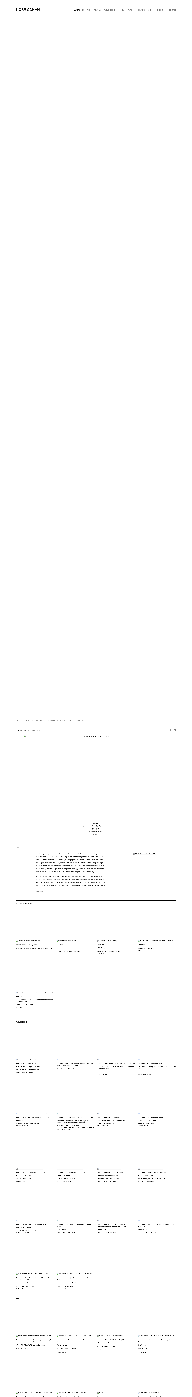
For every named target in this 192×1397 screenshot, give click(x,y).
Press (69, 721)
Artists (77, 10)
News (123, 10)
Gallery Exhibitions (34, 721)
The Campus (161, 10)
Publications (140, 10)
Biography (20, 721)
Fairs (130, 10)
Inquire (173, 730)
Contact (172, 10)
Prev (17, 778)
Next (174, 778)
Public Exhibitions (111, 10)
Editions (151, 10)
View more (40, 891)
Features (98, 10)
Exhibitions (86, 10)
